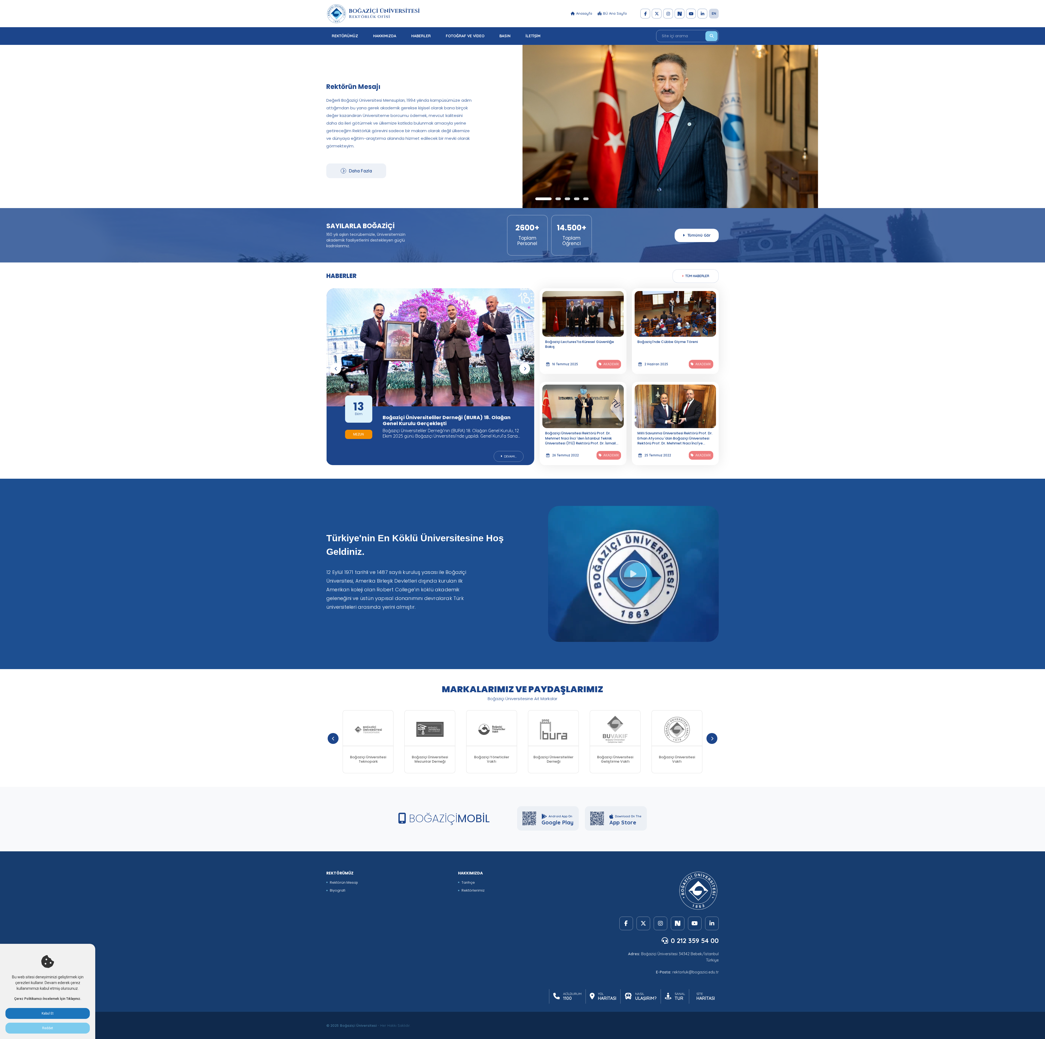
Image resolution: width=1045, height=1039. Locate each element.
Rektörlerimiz (473, 890)
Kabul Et (48, 1013)
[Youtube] (691, 13)
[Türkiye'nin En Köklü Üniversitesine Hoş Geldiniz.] (633, 574)
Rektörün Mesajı (344, 882)
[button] (538, 199)
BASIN (505, 35)
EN (714, 13)
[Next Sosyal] (679, 13)
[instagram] (668, 13)
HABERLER (421, 35)
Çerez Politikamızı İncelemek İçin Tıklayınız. (47, 999)
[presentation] (335, 368)
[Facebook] (645, 13)
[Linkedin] (702, 13)
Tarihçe (468, 882)
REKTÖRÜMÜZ (345, 35)
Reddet (47, 1028)
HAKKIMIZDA (384, 35)
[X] (657, 13)
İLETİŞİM (532, 35)
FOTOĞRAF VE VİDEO (465, 35)
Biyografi (337, 890)
